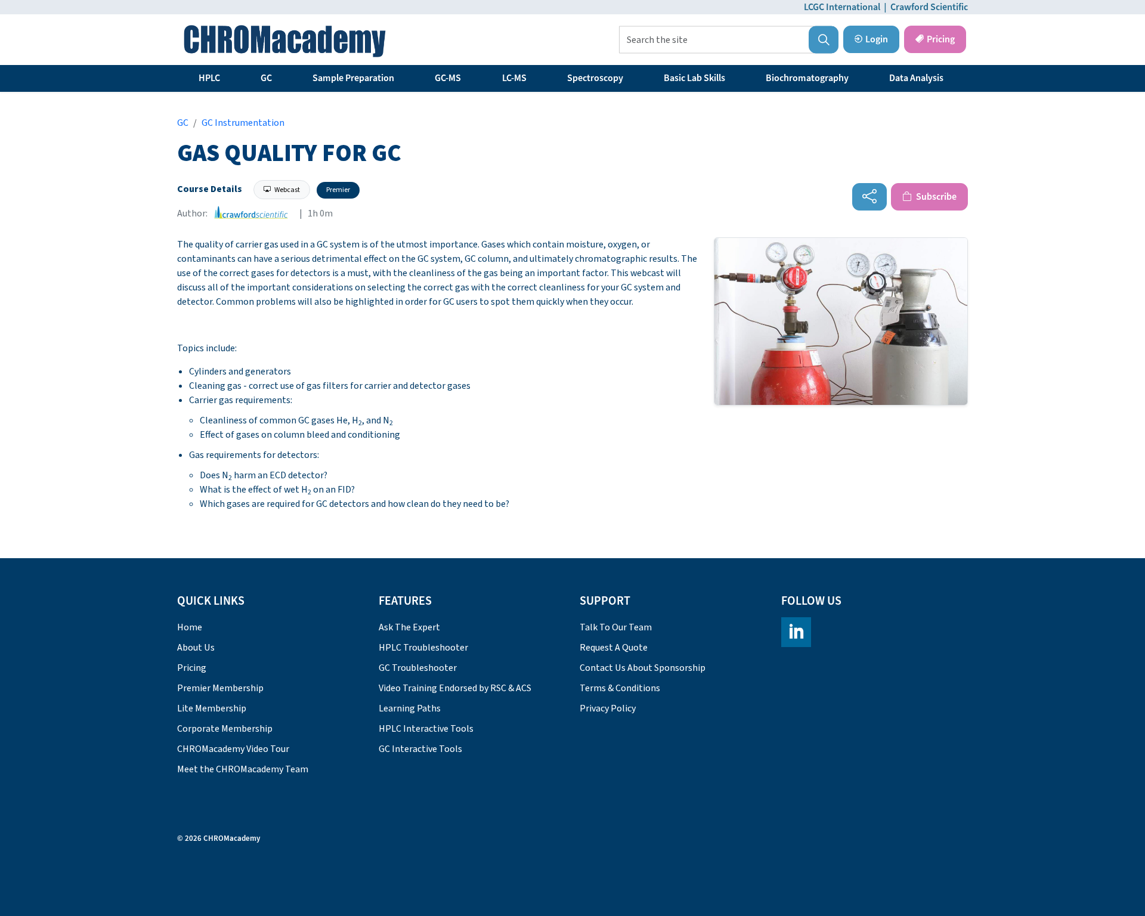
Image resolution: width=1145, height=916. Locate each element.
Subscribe (935, 196)
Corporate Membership (225, 728)
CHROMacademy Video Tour (233, 749)
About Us (196, 647)
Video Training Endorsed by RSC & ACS (455, 688)
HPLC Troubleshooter (423, 647)
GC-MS (448, 78)
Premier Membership (220, 688)
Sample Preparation (353, 78)
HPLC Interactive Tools (426, 728)
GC (266, 78)
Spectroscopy (595, 78)
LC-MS (514, 78)
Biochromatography (807, 78)
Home (189, 627)
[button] (823, 40)
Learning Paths (410, 708)
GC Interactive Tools (420, 749)
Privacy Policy (608, 708)
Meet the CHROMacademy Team (242, 769)
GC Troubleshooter (418, 667)
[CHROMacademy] (285, 41)
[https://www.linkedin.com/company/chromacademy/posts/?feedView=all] (796, 632)
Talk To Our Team (616, 627)
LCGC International (842, 7)
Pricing (941, 39)
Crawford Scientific (929, 7)
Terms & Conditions (620, 688)
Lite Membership (211, 708)
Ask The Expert (409, 627)
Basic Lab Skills (694, 78)
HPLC (209, 78)
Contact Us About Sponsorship (642, 667)
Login (876, 39)
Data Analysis (916, 78)
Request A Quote (614, 647)
